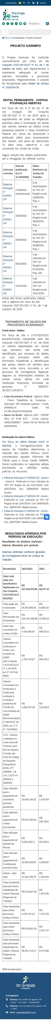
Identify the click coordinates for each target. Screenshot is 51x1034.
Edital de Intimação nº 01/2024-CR (21, 478)
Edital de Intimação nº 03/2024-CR (21, 511)
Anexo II (10, 481)
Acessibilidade (11, 3)
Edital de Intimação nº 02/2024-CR (21, 496)
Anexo (44, 496)
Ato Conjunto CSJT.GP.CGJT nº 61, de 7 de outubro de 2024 (25, 65)
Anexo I (45, 478)
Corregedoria (18, 38)
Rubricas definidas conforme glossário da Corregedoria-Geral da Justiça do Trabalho (23, 555)
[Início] (25, 15)
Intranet (43, 3)
